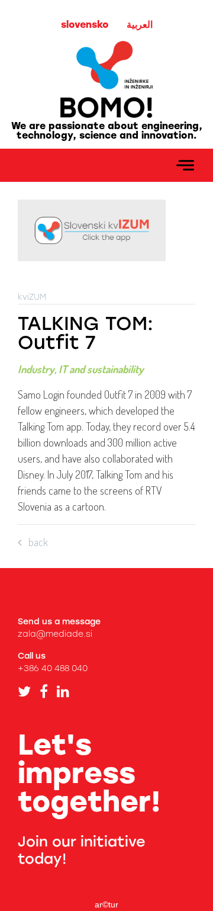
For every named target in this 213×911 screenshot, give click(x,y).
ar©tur (106, 904)
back (34, 541)
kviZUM (32, 297)
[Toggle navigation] (185, 165)
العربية (140, 24)
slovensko (85, 24)
